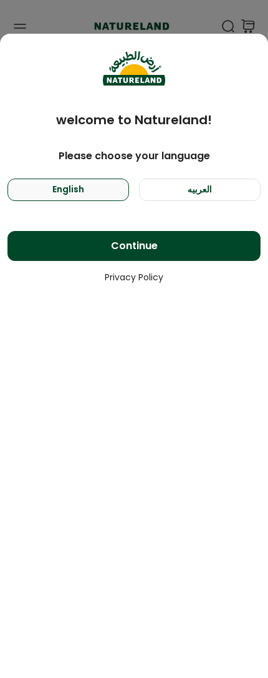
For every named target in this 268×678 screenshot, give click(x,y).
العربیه (200, 189)
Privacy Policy (134, 277)
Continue (134, 245)
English (68, 189)
